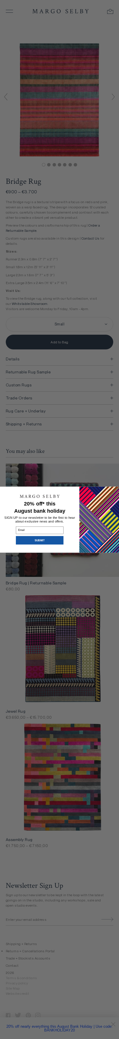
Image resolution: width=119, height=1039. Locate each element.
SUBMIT (40, 540)
